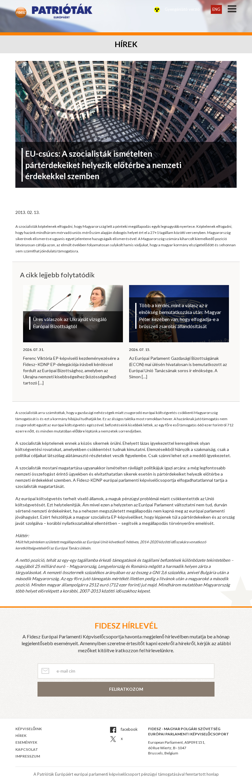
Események (26, 742)
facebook (129, 729)
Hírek (20, 735)
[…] (41, 382)
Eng (216, 9)
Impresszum (27, 756)
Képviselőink (28, 728)
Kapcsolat (26, 749)
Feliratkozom (126, 689)
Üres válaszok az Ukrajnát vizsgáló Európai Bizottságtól (70, 322)
